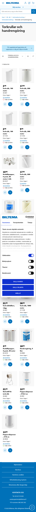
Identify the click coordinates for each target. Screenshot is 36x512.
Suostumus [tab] (6, 222)
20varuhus (6, 358)
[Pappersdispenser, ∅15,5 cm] (26, 378)
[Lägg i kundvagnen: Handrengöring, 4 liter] (27, 364)
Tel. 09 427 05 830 (18, 496)
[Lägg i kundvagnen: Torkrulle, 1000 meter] (27, 321)
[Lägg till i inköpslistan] (5, 104)
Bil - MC (9, 17)
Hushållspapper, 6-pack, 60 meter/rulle (9, 176)
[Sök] (33, 11)
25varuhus (23, 97)
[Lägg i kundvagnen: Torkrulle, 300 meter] (27, 147)
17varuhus (6, 140)
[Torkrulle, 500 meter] (26, 75)
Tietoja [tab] (30, 222)
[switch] (31, 261)
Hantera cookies (18, 475)
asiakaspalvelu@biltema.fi (18, 499)
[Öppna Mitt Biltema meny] (25, 3)
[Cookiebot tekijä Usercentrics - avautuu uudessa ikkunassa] (25, 217)
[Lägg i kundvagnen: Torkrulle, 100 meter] (10, 104)
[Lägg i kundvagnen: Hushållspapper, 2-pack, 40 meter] (10, 364)
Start (3, 17)
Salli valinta (18, 287)
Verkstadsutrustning (18, 17)
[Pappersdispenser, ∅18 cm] (9, 421)
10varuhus (6, 186)
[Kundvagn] (33, 3)
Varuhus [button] (18, 470)
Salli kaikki (18, 281)
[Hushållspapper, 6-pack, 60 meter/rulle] (9, 161)
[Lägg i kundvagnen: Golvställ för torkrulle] (10, 407)
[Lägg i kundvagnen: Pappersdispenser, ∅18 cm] (10, 450)
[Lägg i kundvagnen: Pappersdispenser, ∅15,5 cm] (27, 407)
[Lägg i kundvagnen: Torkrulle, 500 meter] (27, 104)
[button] (18, 7)
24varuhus (23, 140)
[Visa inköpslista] (29, 3)
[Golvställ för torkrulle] (9, 378)
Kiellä (18, 293)
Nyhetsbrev (18, 465)
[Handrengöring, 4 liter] (26, 335)
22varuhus (6, 97)
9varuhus (23, 183)
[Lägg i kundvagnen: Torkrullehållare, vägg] (10, 321)
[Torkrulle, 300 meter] (26, 118)
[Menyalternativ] (3, 3)
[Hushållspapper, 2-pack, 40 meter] (9, 335)
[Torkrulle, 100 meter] (9, 75)
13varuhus (23, 315)
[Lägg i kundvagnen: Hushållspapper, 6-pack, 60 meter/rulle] (10, 192)
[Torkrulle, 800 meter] (26, 206)
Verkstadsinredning (7, 20)
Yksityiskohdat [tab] (18, 222)
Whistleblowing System (18, 480)
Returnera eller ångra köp (18, 485)
